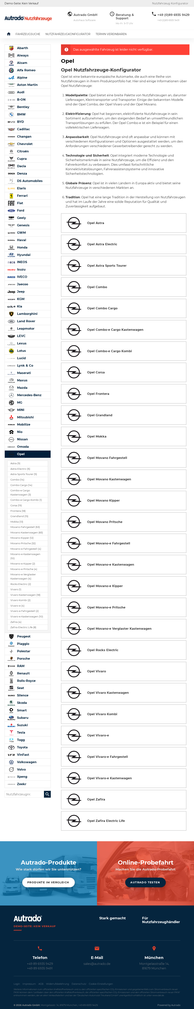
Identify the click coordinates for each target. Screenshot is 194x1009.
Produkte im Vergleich (48, 882)
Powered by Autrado (168, 1005)
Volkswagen (26, 762)
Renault (23, 673)
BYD (20, 122)
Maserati (23, 373)
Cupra (21, 159)
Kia (19, 306)
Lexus (21, 343)
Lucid (21, 358)
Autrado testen (145, 882)
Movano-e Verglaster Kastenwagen (23, 576)
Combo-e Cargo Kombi (26, 500)
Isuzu (21, 269)
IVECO (21, 277)
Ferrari (22, 196)
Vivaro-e (17, 605)
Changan (23, 136)
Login (17, 983)
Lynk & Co (24, 365)
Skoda (21, 703)
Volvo (21, 769)
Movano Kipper (22, 537)
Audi (20, 92)
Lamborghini (27, 314)
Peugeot (23, 636)
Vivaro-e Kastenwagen (26, 616)
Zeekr (21, 784)
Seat (20, 688)
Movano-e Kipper (22, 563)
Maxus (21, 380)
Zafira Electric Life (23, 627)
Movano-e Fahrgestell (25, 548)
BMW (21, 114)
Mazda (21, 388)
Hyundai (23, 255)
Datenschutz (79, 983)
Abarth (22, 48)
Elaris (21, 188)
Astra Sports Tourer (23, 474)
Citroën (22, 151)
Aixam (21, 63)
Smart (21, 710)
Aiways (22, 55)
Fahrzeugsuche (28, 34)
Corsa (16, 505)
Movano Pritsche (23, 543)
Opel (20, 454)
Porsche (23, 658)
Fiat (19, 203)
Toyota (22, 747)
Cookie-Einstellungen (101, 983)
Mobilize (23, 424)
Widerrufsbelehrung (57, 983)
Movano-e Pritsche (23, 569)
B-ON (21, 99)
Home (11, 34)
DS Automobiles (29, 181)
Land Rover (25, 321)
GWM (21, 232)
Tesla (20, 732)
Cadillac (23, 129)
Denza (21, 173)
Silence (22, 695)
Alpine (21, 77)
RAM (20, 666)
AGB (40, 983)
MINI (20, 410)
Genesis (23, 225)
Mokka (16, 521)
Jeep (20, 291)
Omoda (22, 446)
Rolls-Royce (26, 681)
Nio (19, 432)
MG (19, 402)
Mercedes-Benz (28, 395)
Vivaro (15, 589)
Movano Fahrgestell (25, 527)
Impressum (29, 983)
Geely (21, 218)
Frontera (18, 511)
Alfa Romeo (25, 70)
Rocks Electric (20, 584)
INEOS (21, 262)
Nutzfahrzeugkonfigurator (67, 34)
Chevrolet (24, 144)
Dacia (21, 166)
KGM (20, 299)
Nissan (22, 439)
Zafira (15, 622)
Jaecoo (22, 284)
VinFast (22, 755)
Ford (20, 210)
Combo (17, 479)
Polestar (23, 651)
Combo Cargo (21, 485)
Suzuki (22, 725)
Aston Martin (27, 85)
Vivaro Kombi (20, 600)
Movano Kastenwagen (26, 532)
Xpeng (21, 777)
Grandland (19, 516)
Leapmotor (25, 328)
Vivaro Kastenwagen (25, 594)
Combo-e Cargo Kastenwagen (20, 492)
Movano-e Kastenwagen (25, 556)
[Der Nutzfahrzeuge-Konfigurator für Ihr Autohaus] (28, 18)
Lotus (21, 351)
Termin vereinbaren (111, 34)
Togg (20, 740)
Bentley (22, 107)
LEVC (21, 336)
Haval (21, 240)
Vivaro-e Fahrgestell (24, 611)
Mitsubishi (25, 417)
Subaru (22, 718)
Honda (21, 247)
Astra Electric (20, 468)
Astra (15, 463)
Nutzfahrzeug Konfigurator (170, 3)
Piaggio (22, 644)
